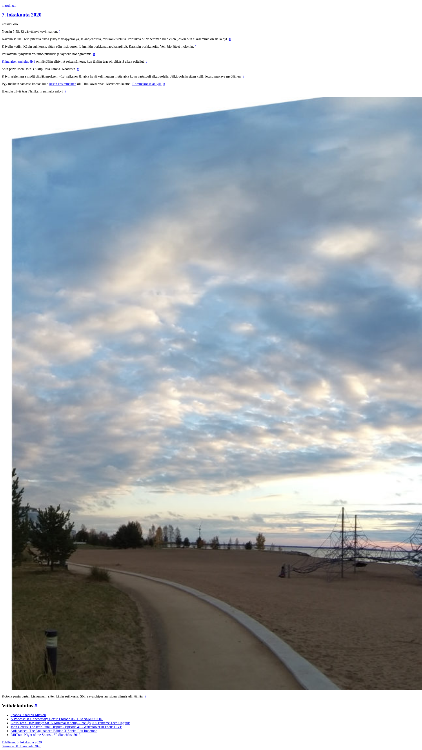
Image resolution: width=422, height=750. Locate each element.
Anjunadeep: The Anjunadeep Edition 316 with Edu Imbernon (54, 731)
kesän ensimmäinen (62, 84)
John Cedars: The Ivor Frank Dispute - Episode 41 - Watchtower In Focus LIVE (66, 727)
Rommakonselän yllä (147, 84)
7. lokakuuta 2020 (22, 15)
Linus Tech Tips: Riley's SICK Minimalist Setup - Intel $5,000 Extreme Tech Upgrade (70, 723)
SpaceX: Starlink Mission (28, 715)
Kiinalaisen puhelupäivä (18, 61)
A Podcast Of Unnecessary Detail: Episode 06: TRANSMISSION (57, 719)
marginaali (9, 5)
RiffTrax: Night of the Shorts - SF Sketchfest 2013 (45, 735)
